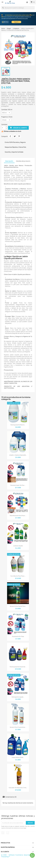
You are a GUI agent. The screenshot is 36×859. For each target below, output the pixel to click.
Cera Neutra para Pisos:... (18, 576)
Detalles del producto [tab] (23, 161)
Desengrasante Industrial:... (18, 667)
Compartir (10, 136)
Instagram (7, 832)
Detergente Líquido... (18, 697)
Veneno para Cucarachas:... (18, 727)
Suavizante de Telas (18, 636)
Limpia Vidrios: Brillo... (18, 757)
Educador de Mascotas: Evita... (18, 787)
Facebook (2, 832)
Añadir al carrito (18, 128)
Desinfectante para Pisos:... (18, 515)
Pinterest (19, 136)
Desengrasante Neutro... (18, 425)
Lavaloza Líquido (18, 546)
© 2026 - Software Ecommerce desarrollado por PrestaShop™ (18, 856)
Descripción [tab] (9, 161)
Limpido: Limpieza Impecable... (18, 455)
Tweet (14, 136)
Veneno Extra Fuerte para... (18, 606)
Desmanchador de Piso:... (18, 485)
